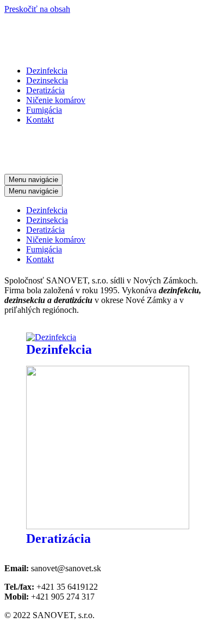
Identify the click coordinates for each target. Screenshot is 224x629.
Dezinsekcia (47, 80)
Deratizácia (45, 90)
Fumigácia (44, 109)
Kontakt (40, 119)
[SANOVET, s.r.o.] (81, 52)
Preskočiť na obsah (37, 9)
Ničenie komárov (55, 100)
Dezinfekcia (46, 70)
